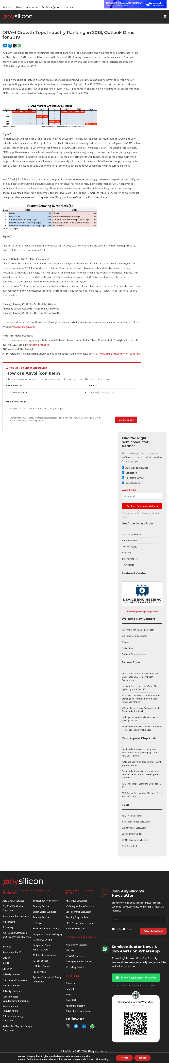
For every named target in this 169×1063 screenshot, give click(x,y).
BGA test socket (41, 966)
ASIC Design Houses (131, 534)
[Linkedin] (4, 45)
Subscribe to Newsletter (78, 1011)
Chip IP (6, 957)
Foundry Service (41, 906)
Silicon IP (7, 968)
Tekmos (126, 641)
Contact (68, 7)
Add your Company (75, 1005)
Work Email (129, 490)
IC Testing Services (75, 967)
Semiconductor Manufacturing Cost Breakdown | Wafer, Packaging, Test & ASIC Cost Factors (140, 752)
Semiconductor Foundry (45, 900)
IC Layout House (11, 985)
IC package (38, 923)
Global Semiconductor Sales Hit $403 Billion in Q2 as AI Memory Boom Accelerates (140, 676)
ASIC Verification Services (46, 955)
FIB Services (39, 971)
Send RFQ (71, 1000)
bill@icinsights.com (37, 344)
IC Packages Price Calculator (136, 821)
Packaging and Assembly (78, 961)
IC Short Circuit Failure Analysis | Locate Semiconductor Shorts (141, 709)
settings (105, 1059)
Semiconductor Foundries (15, 916)
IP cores (6, 946)
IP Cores (70, 950)
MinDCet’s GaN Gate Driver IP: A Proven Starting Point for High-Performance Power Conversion (141, 698)
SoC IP (5, 963)
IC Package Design (42, 939)
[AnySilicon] (22, 17)
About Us (7, 7)
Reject (142, 1057)
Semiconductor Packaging (46, 928)
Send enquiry (126, 420)
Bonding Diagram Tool (132, 833)
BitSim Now (127, 647)
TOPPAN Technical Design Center (138, 629)
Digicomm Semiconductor (134, 635)
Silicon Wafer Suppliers (44, 911)
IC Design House (11, 974)
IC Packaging (9, 921)
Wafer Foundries (130, 540)
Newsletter (31, 7)
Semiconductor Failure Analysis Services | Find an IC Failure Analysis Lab (142, 728)
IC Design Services (12, 991)
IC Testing (126, 552)
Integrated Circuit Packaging (47, 934)
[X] (14, 45)
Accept (124, 1057)
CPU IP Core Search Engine (135, 839)
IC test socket (40, 960)
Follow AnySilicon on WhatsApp (138, 977)
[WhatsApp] (19, 45)
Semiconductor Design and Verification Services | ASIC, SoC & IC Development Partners (141, 774)
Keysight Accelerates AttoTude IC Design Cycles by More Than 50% (142, 688)
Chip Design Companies (14, 980)
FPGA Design (128, 564)
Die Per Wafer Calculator (134, 827)
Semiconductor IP (134, 483)
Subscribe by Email (153, 931)
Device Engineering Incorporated (142, 611)
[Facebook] (9, 45)
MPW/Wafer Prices (75, 956)
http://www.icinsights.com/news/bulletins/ (116, 353)
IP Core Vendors (130, 558)
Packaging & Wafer (135, 477)
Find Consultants (130, 846)
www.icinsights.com (23, 326)
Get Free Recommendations (142, 506)
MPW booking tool (75, 928)
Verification (131, 472)
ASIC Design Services (136, 467)
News (19, 7)
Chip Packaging (129, 546)
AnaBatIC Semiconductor (134, 654)
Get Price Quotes (51, 7)
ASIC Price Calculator (132, 815)
